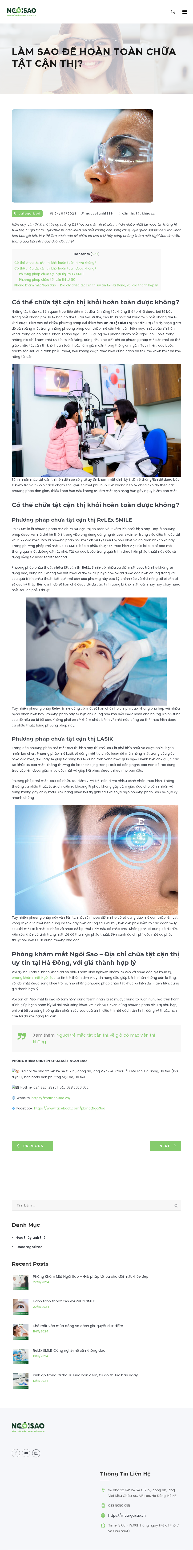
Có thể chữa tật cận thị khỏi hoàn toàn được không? (55, 263)
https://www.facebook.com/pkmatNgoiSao (69, 1108)
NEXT (165, 1146)
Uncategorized (27, 213)
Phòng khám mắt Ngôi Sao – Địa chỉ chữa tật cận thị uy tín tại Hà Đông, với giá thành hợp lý (86, 285)
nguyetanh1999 (99, 213)
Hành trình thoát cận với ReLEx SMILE (64, 1301)
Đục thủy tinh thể (30, 1237)
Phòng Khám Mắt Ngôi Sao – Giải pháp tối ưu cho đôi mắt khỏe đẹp (90, 1276)
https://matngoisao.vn (127, 1515)
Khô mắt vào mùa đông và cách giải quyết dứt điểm (78, 1325)
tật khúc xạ (145, 213)
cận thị (128, 213)
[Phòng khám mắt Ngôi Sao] (21, 11)
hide (95, 254)
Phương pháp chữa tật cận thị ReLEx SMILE (52, 274)
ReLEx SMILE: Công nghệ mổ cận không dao (69, 1350)
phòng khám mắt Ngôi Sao (34, 977)
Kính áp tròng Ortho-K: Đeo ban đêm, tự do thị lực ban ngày (85, 1375)
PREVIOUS (33, 1146)
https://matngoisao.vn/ (51, 1098)
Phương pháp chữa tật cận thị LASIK (47, 279)
